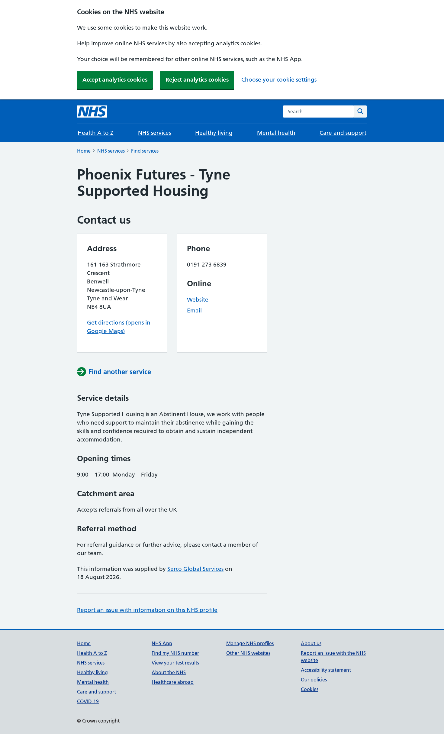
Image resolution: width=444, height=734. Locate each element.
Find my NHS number (175, 653)
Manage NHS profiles (250, 643)
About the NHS (169, 672)
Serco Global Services (195, 568)
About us (311, 643)
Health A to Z (96, 132)
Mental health (276, 132)
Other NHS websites (248, 653)
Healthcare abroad (173, 682)
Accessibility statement (326, 670)
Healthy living (214, 132)
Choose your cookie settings (279, 79)
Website (197, 299)
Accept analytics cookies (114, 79)
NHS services (154, 132)
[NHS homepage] (92, 111)
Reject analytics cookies (197, 79)
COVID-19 (88, 701)
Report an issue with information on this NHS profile (147, 609)
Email (194, 310)
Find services (145, 151)
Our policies (314, 680)
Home (84, 151)
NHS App (162, 643)
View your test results (175, 663)
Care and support (343, 132)
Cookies (309, 689)
